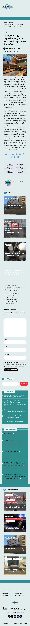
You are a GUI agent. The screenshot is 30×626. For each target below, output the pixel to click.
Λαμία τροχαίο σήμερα (11, 502)
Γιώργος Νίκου (8, 440)
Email (5, 347)
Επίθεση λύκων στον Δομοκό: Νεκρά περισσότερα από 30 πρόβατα (13, 416)
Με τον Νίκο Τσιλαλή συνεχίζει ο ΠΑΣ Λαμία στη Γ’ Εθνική (16, 467)
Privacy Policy (19, 595)
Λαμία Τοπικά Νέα (10, 499)
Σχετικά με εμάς (6, 591)
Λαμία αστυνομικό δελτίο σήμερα (14, 518)
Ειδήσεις (6, 32)
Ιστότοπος (6, 354)
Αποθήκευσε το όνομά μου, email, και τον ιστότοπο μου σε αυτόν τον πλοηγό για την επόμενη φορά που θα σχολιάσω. (14, 364)
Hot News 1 (9, 495)
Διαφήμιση (18, 591)
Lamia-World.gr (15, 608)
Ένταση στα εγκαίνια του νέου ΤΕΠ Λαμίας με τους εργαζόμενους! (15, 481)
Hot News (8, 198)
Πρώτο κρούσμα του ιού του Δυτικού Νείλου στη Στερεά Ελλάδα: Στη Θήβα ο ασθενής (14, 207)
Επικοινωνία (5, 593)
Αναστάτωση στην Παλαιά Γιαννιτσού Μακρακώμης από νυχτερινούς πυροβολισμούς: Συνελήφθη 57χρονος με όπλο (15, 403)
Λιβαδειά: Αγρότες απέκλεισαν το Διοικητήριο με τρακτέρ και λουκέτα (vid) (13, 287)
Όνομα (5, 339)
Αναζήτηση (8, 379)
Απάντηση (22, 287)
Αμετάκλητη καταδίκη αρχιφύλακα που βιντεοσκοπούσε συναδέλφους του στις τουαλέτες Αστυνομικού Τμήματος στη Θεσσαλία (14, 254)
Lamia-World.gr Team (19, 182)
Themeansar (24, 623)
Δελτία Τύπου (18, 593)
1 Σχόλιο (15, 51)
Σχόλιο (5, 317)
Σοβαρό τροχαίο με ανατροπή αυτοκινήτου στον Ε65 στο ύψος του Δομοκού (15, 396)
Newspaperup (18, 623)
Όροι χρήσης (5, 595)
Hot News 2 (9, 516)
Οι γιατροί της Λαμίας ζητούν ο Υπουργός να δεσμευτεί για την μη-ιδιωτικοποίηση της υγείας (14, 476)
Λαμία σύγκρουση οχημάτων (13, 497)
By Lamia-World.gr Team (13, 48)
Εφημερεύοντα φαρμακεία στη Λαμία (13, 421)
